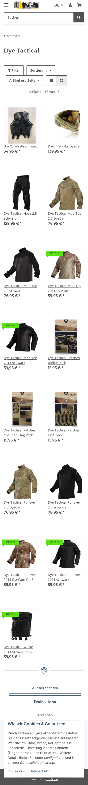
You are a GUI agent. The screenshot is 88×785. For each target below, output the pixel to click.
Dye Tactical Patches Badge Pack (64, 360)
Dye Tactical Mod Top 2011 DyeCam (64, 288)
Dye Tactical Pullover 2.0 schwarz (64, 504)
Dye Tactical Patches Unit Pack (64, 432)
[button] (70, 5)
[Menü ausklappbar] (6, 3)
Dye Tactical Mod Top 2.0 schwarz (20, 288)
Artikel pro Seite (22, 80)
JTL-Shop (52, 779)
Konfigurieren (45, 701)
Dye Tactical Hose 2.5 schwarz (20, 216)
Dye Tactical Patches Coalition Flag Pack (20, 432)
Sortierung (38, 70)
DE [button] (56, 5)
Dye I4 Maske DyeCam (65, 146)
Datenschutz (39, 771)
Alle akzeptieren (45, 688)
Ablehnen (45, 715)
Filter (15, 70)
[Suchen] (78, 17)
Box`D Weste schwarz (21, 146)
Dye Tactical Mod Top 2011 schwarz (20, 360)
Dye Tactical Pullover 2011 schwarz (64, 577)
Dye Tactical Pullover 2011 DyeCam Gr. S (20, 577)
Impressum (16, 771)
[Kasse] (79, 5)
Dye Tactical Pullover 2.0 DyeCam (20, 504)
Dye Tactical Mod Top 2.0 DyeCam (64, 216)
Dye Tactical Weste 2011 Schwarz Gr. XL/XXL (18, 649)
